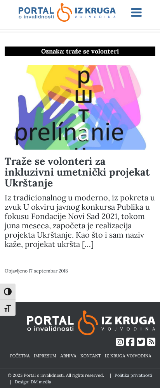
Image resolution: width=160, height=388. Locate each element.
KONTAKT (90, 356)
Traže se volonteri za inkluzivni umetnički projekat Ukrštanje (77, 172)
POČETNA (20, 356)
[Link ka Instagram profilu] (120, 342)
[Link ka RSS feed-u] (151, 342)
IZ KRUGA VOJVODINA (128, 356)
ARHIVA (68, 356)
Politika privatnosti (133, 375)
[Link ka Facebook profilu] (130, 342)
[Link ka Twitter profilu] (141, 342)
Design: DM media (33, 382)
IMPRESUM (45, 356)
